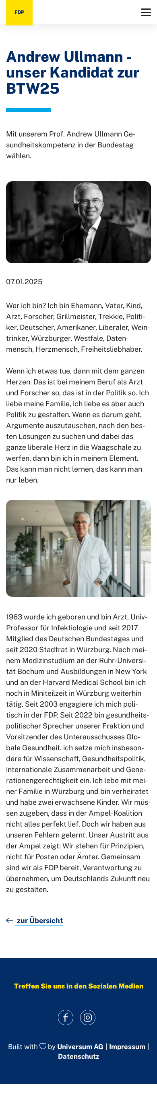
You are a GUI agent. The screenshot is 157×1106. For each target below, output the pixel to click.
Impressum (127, 1047)
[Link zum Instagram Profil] (87, 1018)
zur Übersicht (39, 920)
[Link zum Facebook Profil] (65, 1018)
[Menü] (146, 12)
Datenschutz (78, 1056)
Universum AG (80, 1047)
